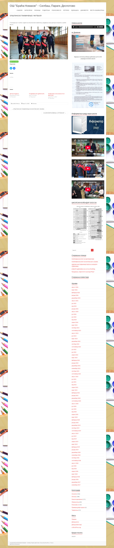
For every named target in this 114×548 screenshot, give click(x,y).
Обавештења (75, 502)
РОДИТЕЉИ (46, 10)
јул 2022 (74, 349)
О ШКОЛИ (19, 10)
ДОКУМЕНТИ (84, 10)
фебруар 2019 (76, 447)
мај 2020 (74, 411)
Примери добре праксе (78, 507)
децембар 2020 (76, 398)
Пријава (74, 519)
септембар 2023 (76, 330)
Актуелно (74, 494)
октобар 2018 (75, 457)
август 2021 (75, 376)
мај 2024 (74, 319)
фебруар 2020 (76, 420)
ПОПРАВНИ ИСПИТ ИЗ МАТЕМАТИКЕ (83, 259)
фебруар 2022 (76, 360)
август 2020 (75, 403)
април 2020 (75, 414)
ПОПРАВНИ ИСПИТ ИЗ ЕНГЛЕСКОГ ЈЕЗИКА (85, 261)
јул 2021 (74, 379)
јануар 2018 (75, 479)
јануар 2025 (75, 309)
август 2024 (75, 311)
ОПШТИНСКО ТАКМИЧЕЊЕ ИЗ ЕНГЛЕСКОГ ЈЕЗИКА (28, 109)
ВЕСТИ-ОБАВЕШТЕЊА (97, 10)
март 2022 (74, 357)
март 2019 (74, 444)
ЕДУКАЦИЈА (75, 10)
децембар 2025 (76, 298)
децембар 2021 (76, 365)
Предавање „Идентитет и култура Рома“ (83, 271)
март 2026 (74, 290)
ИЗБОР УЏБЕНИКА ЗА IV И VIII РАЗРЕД (83, 269)
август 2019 (75, 433)
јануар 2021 (75, 395)
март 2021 (74, 390)
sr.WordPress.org (76, 527)
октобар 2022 (75, 344)
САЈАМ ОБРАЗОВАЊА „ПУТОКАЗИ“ (54, 113)
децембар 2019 (76, 425)
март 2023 (74, 338)
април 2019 (75, 441)
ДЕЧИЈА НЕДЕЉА (14, 93)
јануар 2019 (75, 449)
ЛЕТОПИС (66, 10)
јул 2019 (74, 436)
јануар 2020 (75, 422)
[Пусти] (73, 27)
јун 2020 (74, 409)
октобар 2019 (75, 428)
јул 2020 (74, 406)
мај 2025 (74, 306)
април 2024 (75, 322)
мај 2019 (74, 439)
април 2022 (75, 355)
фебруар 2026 (76, 292)
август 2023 (75, 333)
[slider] (101, 26)
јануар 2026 (75, 295)
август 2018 (75, 463)
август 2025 (75, 300)
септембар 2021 (76, 374)
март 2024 (74, 325)
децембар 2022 (76, 341)
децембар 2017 (76, 482)
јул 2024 (74, 314)
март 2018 (74, 474)
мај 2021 (74, 384)
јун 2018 (74, 466)
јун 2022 (74, 352)
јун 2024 (74, 317)
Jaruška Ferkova (16, 103)
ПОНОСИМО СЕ (56, 10)
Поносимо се (75, 504)
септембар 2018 (76, 460)
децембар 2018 (76, 452)
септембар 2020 (76, 401)
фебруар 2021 (76, 392)
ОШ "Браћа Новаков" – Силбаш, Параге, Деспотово (42, 5)
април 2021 (75, 387)
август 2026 (75, 287)
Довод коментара (77, 524)
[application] (88, 26)
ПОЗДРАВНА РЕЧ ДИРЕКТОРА (36, 93)
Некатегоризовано (77, 499)
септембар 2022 (76, 346)
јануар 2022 (75, 363)
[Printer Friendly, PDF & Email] (14, 61)
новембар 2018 (76, 455)
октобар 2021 (75, 371)
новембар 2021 (76, 368)
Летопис (34, 103)
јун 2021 (74, 382)
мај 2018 (74, 468)
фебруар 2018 (76, 476)
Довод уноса (75, 522)
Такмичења (75, 510)
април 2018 (75, 471)
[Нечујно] (98, 27)
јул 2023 (74, 336)
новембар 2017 (76, 485)
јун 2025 (74, 303)
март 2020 (74, 417)
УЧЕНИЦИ (37, 10)
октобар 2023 (75, 327)
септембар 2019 (76, 430)
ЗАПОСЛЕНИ (28, 10)
